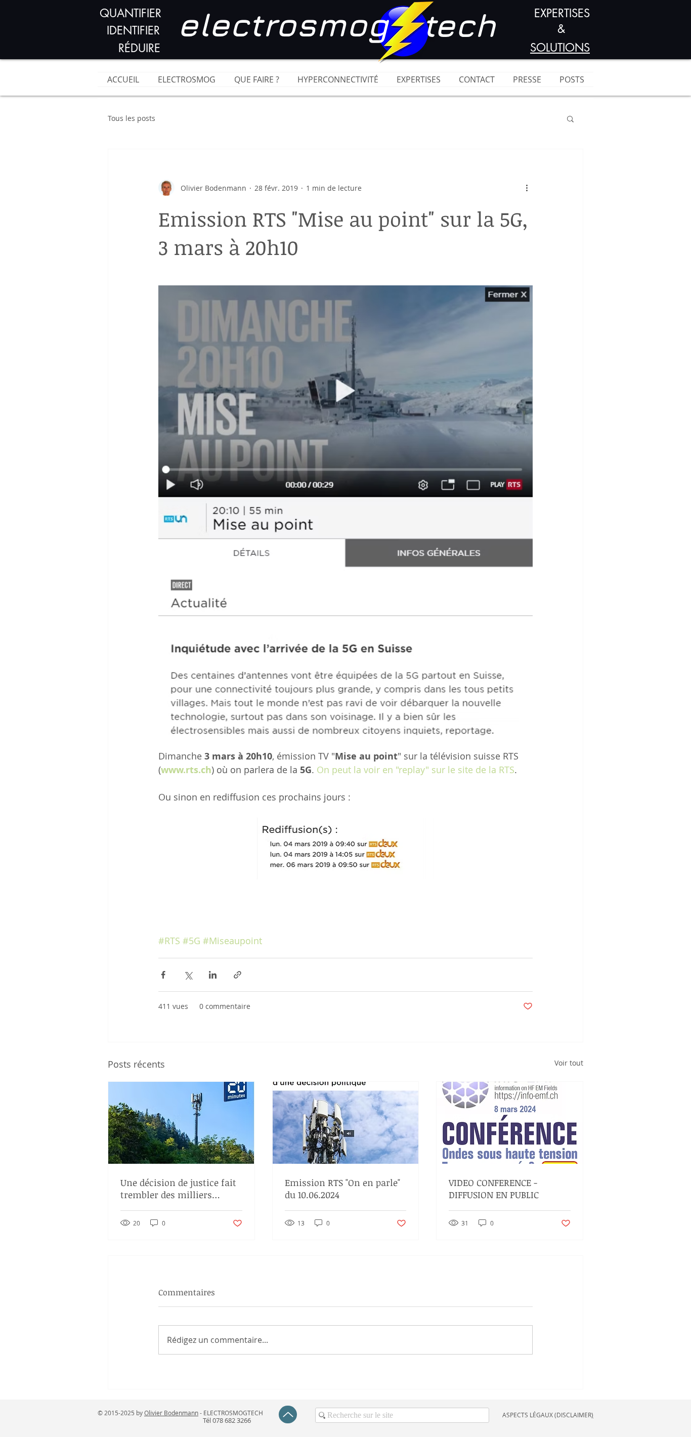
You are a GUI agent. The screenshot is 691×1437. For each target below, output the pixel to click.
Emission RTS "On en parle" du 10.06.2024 (342, 1188)
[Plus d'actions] (527, 188)
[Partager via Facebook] (163, 975)
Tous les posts (131, 118)
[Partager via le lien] (237, 975)
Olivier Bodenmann (171, 1413)
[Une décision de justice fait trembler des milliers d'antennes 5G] (181, 1123)
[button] (570, 118)
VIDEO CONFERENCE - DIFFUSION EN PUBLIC (494, 1188)
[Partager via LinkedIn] (213, 975)
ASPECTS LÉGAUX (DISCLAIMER (546, 1415)
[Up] (288, 1414)
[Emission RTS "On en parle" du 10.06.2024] (346, 1123)
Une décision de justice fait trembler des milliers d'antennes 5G (178, 1188)
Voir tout (568, 1063)
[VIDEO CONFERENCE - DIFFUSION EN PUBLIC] (510, 1123)
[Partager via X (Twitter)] (188, 975)
